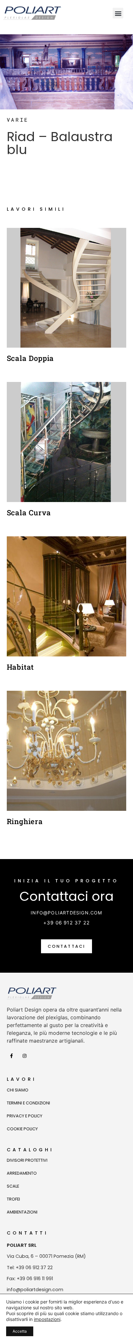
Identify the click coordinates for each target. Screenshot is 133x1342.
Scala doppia (30, 358)
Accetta (20, 1331)
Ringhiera (25, 821)
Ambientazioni (22, 1212)
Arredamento (22, 1173)
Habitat (20, 667)
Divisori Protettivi (27, 1160)
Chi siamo (17, 1090)
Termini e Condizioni (28, 1103)
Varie (18, 119)
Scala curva (29, 512)
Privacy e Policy (24, 1116)
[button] (118, 13)
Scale (13, 1186)
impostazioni (47, 1319)
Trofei (13, 1199)
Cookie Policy (22, 1129)
